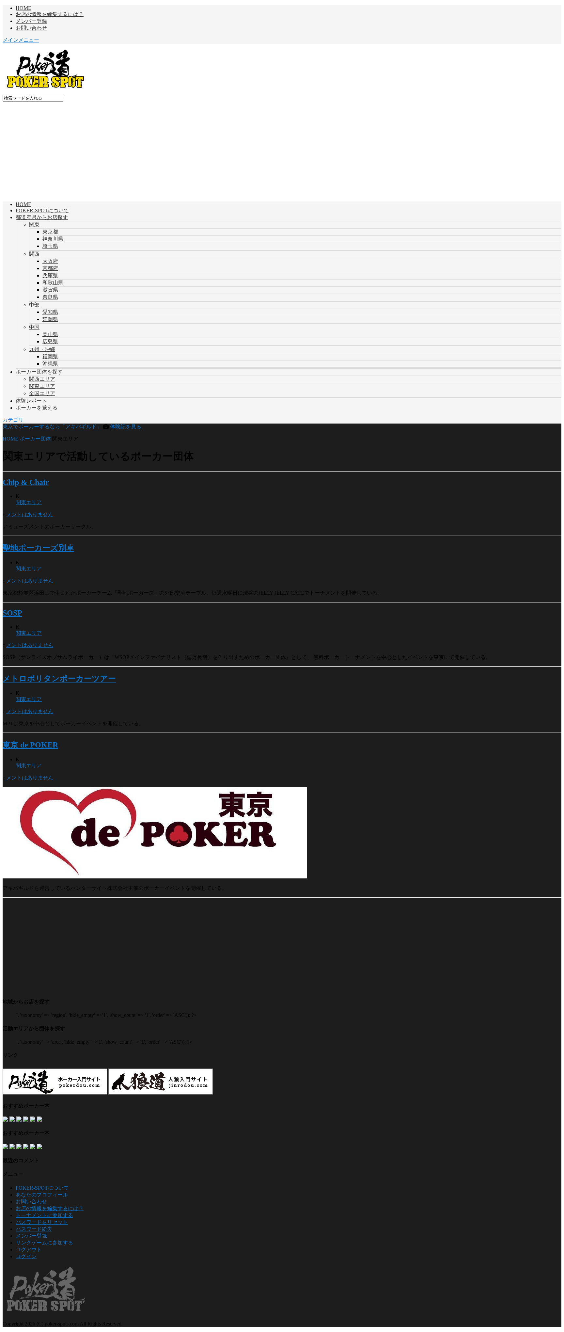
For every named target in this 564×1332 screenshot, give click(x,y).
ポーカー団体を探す (39, 372)
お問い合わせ (31, 28)
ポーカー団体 (35, 438)
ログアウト (29, 1249)
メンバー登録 (31, 21)
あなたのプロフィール (42, 1194)
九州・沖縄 (42, 349)
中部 (34, 305)
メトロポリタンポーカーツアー (59, 678)
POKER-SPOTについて (42, 210)
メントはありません (29, 514)
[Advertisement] (282, 150)
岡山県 (50, 334)
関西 (34, 254)
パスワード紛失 (34, 1229)
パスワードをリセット (42, 1222)
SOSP (12, 613)
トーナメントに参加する (44, 1215)
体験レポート (31, 401)
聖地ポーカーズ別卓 (38, 548)
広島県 (50, 341)
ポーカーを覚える (36, 407)
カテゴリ (13, 420)
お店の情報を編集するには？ (50, 14)
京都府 (50, 268)
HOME (23, 8)
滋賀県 (50, 290)
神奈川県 (52, 239)
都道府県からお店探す (42, 217)
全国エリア (42, 393)
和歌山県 (52, 282)
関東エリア (42, 386)
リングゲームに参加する (44, 1242)
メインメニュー (21, 40)
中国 (34, 327)
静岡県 (50, 319)
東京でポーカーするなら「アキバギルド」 (52, 426)
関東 (34, 224)
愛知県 (50, 312)
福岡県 (50, 356)
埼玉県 (50, 246)
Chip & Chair (26, 482)
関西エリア (42, 379)
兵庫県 (50, 275)
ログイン (26, 1256)
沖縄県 (50, 363)
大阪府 (50, 261)
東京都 (50, 231)
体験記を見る (125, 426)
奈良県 (50, 297)
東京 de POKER (30, 745)
